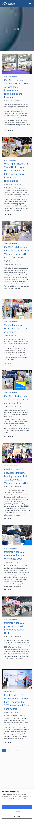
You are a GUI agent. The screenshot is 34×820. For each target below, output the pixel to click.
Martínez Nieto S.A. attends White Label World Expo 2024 (14, 555)
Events (6, 76)
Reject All (17, 816)
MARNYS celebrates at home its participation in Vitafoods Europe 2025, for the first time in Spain (16, 254)
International (13, 76)
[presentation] (17, 64)
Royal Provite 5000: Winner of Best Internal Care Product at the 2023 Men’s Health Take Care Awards (16, 702)
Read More (8, 130)
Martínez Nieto (9, 101)
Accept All (17, 807)
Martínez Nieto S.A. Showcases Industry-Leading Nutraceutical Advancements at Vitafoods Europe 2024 (16, 476)
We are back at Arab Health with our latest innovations (15, 329)
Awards (6, 691)
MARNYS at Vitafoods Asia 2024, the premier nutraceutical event (16, 400)
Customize (17, 812)
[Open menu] (30, 3)
